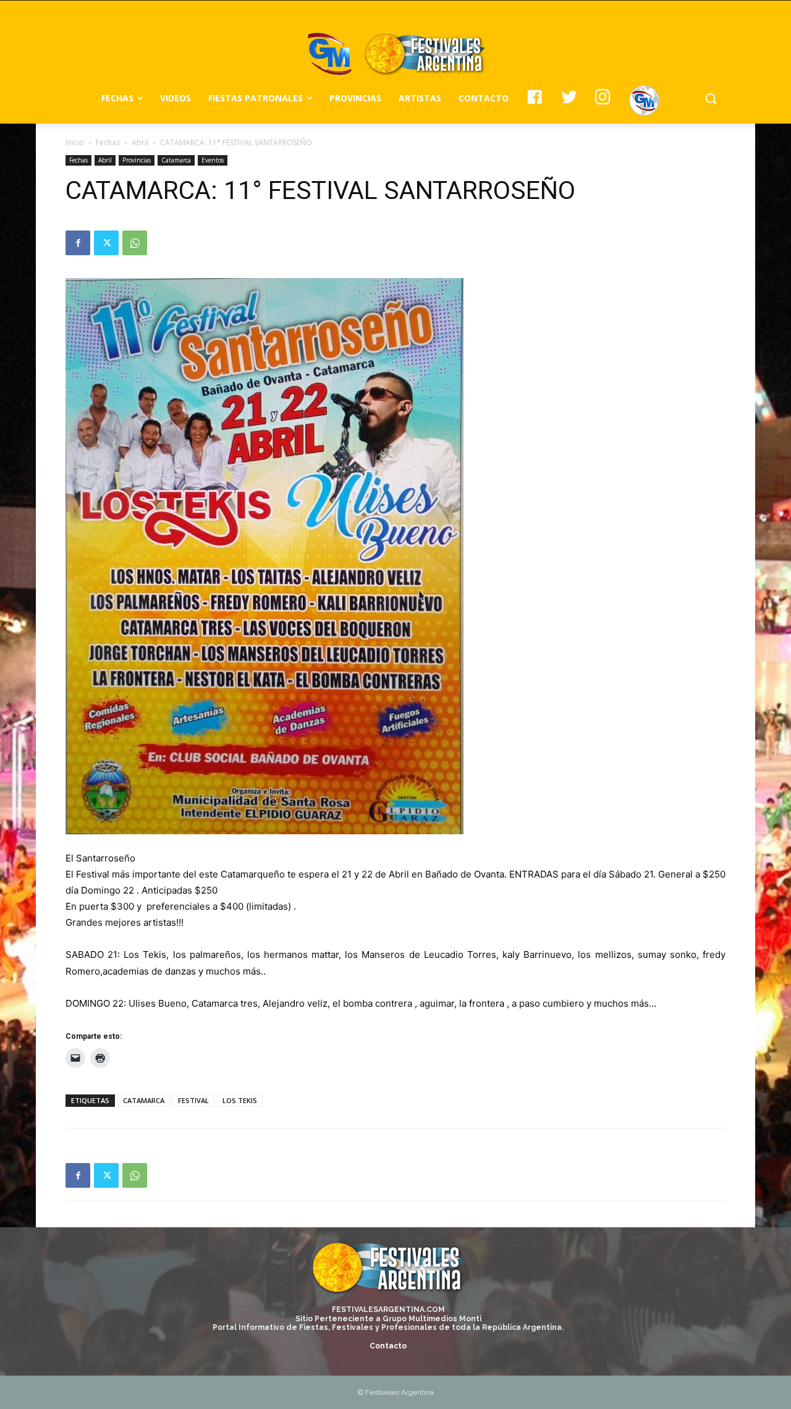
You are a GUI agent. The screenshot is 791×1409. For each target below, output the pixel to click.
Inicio (75, 142)
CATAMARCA (143, 1100)
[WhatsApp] (134, 243)
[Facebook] (78, 243)
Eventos (212, 160)
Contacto (388, 1346)
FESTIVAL (193, 1100)
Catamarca (176, 160)
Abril (140, 142)
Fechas (108, 142)
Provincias (136, 160)
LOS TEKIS (239, 1100)
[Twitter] (106, 243)
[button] (710, 98)
